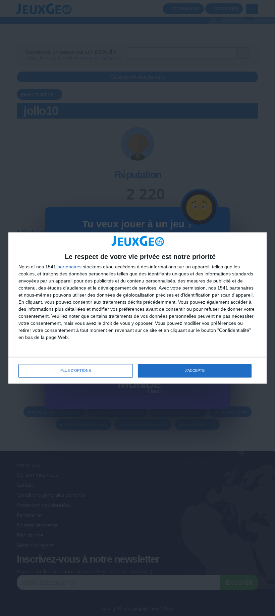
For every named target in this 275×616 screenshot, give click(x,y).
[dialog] (137, 307)
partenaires (69, 266)
